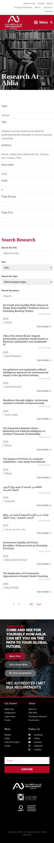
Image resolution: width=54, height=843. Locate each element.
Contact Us (47, 7)
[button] (41, 22)
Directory (48, 11)
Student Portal (29, 4)
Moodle (41, 4)
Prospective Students (23, 7)
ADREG (49, 4)
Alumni (37, 7)
